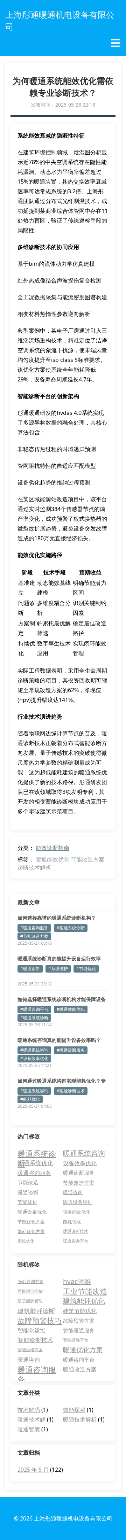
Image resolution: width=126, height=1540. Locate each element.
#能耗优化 (30, 1099)
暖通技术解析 (80, 1419)
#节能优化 (86, 969)
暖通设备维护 (77, 1202)
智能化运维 (32, 1330)
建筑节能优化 (80, 1311)
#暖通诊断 (30, 969)
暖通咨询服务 (34, 1173)
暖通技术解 (32, 1419)
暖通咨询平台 (75, 1241)
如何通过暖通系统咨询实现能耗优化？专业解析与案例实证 (62, 1080)
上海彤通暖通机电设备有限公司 (73, 1518)
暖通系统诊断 (37, 1153)
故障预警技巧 (40, 1320)
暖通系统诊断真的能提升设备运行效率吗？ (59, 958)
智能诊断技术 (35, 1340)
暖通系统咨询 (84, 1153)
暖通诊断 (28, 1192)
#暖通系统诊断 (71, 928)
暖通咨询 (73, 1192)
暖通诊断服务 (78, 1172)
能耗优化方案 (31, 1231)
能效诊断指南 (52, 848)
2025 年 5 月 (33, 1469)
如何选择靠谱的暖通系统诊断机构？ (57, 917)
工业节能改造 (85, 1291)
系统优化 (26, 1241)
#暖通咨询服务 (34, 928)
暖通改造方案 (80, 1369)
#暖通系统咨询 (34, 1050)
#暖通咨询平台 (34, 1009)
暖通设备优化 (32, 1211)
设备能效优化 (76, 1212)
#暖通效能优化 (71, 1009)
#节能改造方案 (34, 936)
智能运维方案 (30, 1350)
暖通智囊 (29, 1429)
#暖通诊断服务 (71, 1050)
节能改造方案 (87, 859)
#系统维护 (58, 969)
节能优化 (27, 1202)
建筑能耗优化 (84, 1301)
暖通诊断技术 (75, 1231)
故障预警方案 (78, 1320)
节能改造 (28, 1182)
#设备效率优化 (34, 1058)
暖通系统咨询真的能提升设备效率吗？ (59, 1040)
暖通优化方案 (83, 1349)
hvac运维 (77, 1281)
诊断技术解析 (34, 867)
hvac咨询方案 (30, 1281)
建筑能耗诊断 (36, 1311)
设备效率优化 (80, 1163)
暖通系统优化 (35, 1163)
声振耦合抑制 (30, 1291)
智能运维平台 (75, 1340)
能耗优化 (72, 1221)
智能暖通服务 (78, 1330)
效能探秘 (74, 1410)
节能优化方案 (31, 1221)
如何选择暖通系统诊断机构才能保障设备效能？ (62, 999)
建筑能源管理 (30, 1301)
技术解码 (29, 1410)
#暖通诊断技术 (71, 1091)
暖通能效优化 (52, 859)
